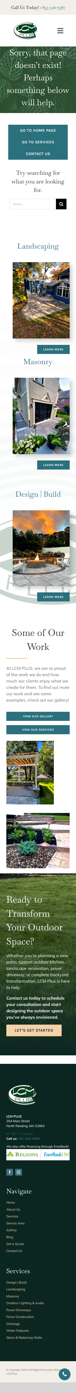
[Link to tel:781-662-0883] (65, 1374)
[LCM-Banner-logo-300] (25, 23)
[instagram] (18, 1172)
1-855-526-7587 (52, 7)
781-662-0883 (29, 1139)
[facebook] (9, 1172)
